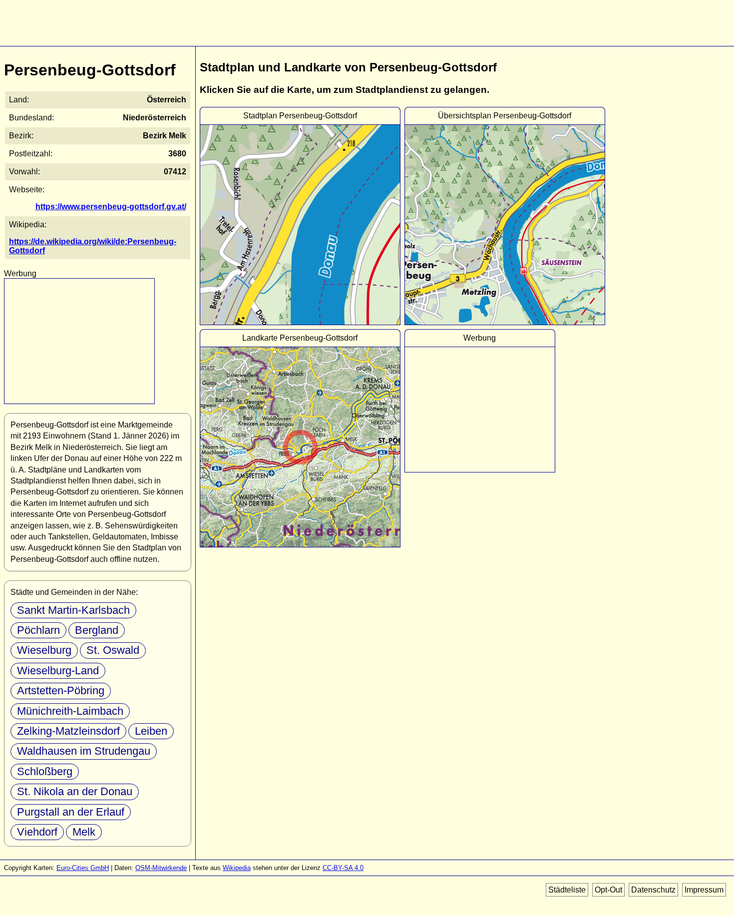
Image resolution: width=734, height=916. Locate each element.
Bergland (96, 630)
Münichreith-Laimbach (70, 711)
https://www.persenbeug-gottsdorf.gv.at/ (110, 206)
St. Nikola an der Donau (74, 791)
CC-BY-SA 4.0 (343, 868)
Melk (83, 832)
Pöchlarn (38, 630)
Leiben (151, 731)
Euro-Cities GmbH (82, 868)
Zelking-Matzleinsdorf (68, 731)
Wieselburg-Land (58, 670)
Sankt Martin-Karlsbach (73, 610)
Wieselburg (44, 650)
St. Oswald (112, 650)
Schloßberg (44, 771)
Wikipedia (237, 868)
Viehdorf (37, 832)
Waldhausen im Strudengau (83, 751)
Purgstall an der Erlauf (70, 812)
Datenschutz (653, 890)
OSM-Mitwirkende (161, 868)
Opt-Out (608, 890)
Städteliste (567, 890)
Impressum (704, 890)
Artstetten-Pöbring (60, 690)
